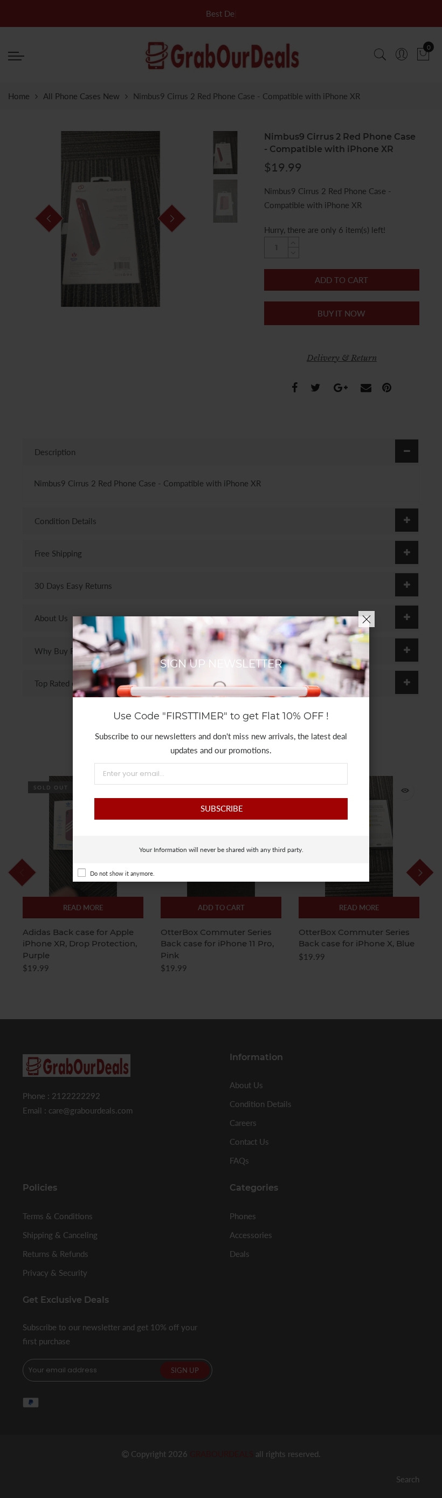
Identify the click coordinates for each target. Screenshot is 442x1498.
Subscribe (222, 808)
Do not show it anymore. (122, 873)
